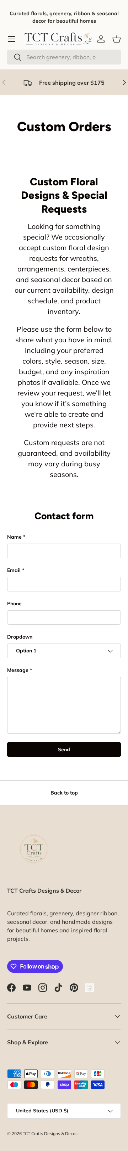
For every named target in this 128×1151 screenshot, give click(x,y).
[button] (116, 39)
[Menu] (11, 39)
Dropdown (19, 637)
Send (64, 749)
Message (17, 670)
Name (14, 537)
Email (14, 570)
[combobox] (64, 57)
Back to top (64, 793)
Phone (14, 603)
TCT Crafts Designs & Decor (50, 1133)
